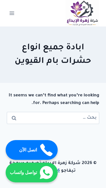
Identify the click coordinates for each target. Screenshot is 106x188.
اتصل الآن (28, 149)
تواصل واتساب (23, 172)
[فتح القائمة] (12, 13)
